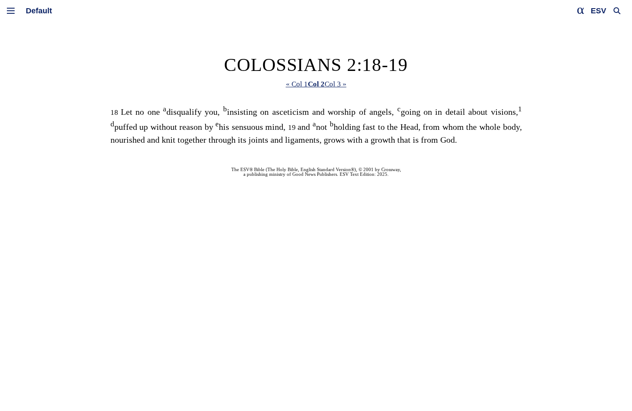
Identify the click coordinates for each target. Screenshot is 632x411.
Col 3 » (336, 84)
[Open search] (617, 10)
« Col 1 (297, 84)
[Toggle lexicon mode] (581, 10)
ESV (598, 10)
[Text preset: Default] (39, 10)
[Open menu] (10, 10)
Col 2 (316, 84)
